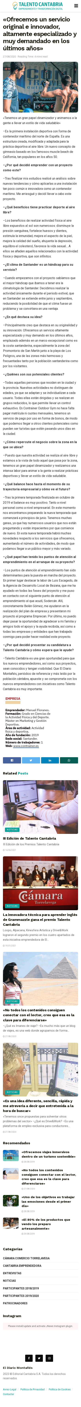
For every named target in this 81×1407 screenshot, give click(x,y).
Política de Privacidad (32, 1389)
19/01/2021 (10, 946)
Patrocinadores (15, 1303)
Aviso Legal (9, 1389)
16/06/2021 (10, 850)
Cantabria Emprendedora (22, 1265)
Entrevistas (12, 1273)
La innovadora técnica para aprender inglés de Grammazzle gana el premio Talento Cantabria (40, 920)
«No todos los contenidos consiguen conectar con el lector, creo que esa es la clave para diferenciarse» (38, 1015)
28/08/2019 (29, 1162)
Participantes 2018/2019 (21, 1288)
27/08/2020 (9, 56)
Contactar (8, 1394)
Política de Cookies (60, 1389)
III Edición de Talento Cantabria (29, 838)
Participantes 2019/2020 (21, 1295)
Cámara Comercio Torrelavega (26, 1258)
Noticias (12, 830)
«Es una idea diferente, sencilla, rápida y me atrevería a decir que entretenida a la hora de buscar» (38, 1106)
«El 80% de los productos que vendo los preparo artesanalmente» (46, 1224)
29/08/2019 (29, 1234)
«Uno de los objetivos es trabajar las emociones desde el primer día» (48, 1201)
